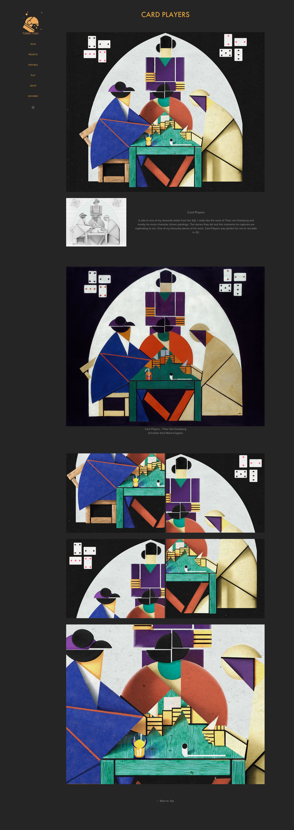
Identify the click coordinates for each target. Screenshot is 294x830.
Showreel (33, 96)
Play (33, 75)
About (33, 85)
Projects (33, 54)
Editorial (33, 65)
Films (33, 44)
